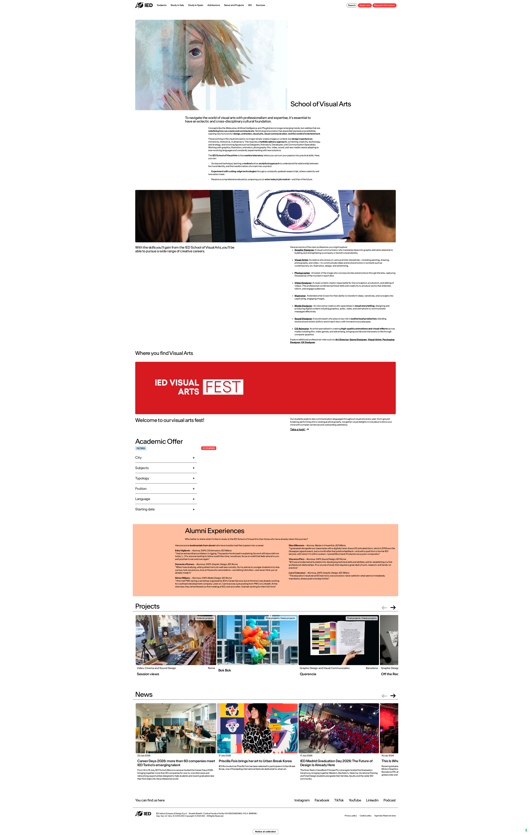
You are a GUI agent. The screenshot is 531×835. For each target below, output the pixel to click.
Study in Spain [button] (195, 5)
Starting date (145, 509)
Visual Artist (375, 339)
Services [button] (260, 5)
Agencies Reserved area (385, 815)
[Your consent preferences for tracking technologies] (526, 830)
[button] (384, 608)
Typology (142, 478)
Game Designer (358, 339)
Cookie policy (366, 815)
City (138, 457)
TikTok (339, 800)
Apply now (364, 5)
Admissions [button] (213, 5)
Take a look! (298, 429)
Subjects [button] (161, 5)
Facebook (322, 800)
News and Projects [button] (234, 5)
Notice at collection (265, 831)
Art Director (341, 339)
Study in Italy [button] (177, 5)
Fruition (140, 488)
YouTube (355, 800)
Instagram (302, 800)
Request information (384, 5)
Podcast (389, 800)
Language (142, 499)
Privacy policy (351, 815)
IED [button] (250, 5)
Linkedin (372, 800)
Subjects (142, 468)
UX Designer (308, 342)
